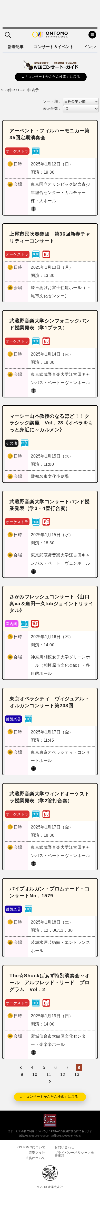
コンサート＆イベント (54, 46)
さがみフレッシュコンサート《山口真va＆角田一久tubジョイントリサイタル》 (51, 603)
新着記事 (16, 46)
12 (62, 1074)
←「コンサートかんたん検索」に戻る (50, 77)
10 (34, 1074)
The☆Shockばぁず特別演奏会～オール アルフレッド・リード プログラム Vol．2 (49, 982)
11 (48, 1074)
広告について (35, 1158)
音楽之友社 (37, 1152)
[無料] (36, 150)
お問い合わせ (64, 1147)
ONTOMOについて (31, 1147)
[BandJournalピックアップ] (46, 254)
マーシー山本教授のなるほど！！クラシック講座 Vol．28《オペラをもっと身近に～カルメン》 (51, 423)
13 (76, 1074)
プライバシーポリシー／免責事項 (74, 1154)
